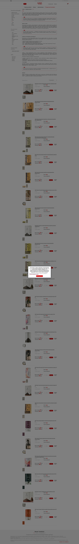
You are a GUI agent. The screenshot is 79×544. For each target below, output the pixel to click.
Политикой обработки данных (34, 274)
